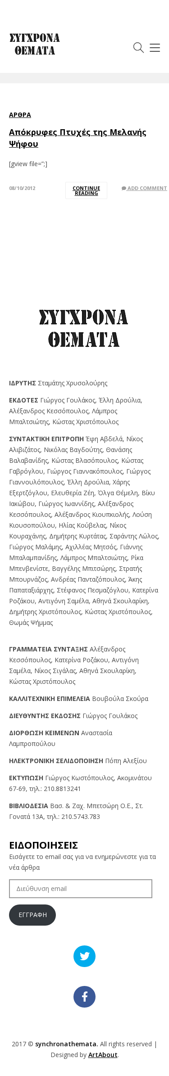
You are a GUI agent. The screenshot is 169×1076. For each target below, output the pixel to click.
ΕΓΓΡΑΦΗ (32, 914)
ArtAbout (103, 1054)
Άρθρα (20, 114)
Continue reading (86, 190)
